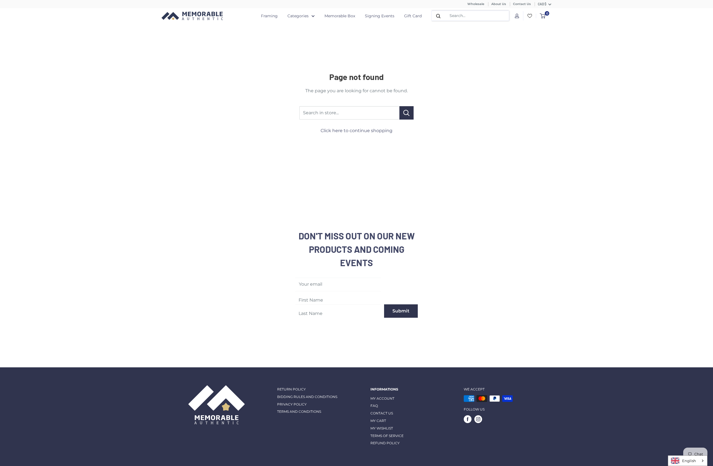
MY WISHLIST (381, 428)
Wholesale (475, 4)
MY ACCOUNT (382, 398)
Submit (400, 311)
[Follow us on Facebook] (468, 419)
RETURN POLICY (291, 389)
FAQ (374, 406)
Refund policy (385, 443)
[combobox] (687, 460)
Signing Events (379, 15)
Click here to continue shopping (356, 130)
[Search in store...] (406, 113)
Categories (298, 15)
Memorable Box (339, 15)
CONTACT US (381, 413)
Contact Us (522, 4)
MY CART (378, 421)
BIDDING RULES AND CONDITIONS (307, 397)
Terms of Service (387, 436)
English (689, 460)
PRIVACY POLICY (292, 404)
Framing (269, 15)
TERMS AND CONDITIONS (299, 411)
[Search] (438, 16)
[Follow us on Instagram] (478, 419)
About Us (498, 4)
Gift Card (413, 15)
